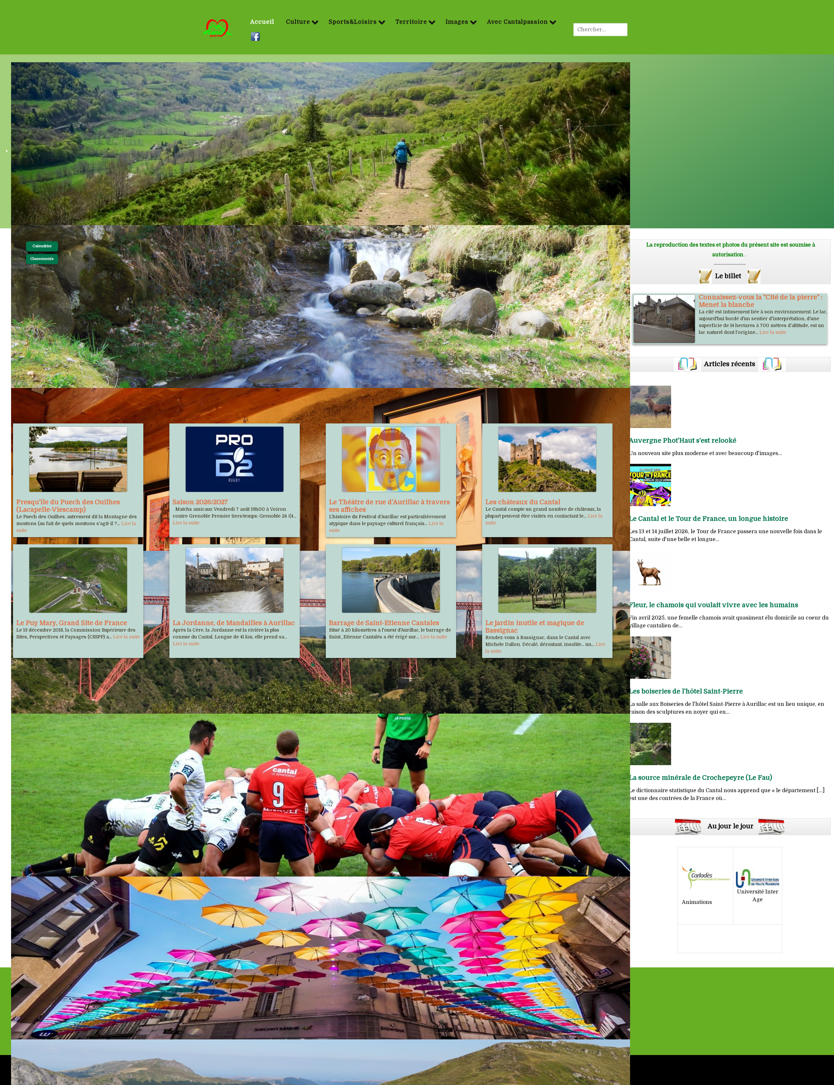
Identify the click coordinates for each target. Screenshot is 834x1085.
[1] (312, 665)
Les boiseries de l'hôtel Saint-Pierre (686, 691)
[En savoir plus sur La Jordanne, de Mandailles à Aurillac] (234, 580)
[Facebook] (256, 36)
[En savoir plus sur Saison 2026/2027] (234, 459)
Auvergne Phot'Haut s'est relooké (682, 440)
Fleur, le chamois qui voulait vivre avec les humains (713, 605)
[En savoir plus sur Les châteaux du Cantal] (547, 459)
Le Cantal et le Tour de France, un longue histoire (708, 518)
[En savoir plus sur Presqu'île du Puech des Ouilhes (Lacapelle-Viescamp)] (78, 459)
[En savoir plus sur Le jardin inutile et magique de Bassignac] (547, 580)
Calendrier (42, 246)
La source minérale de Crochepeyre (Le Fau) (700, 777)
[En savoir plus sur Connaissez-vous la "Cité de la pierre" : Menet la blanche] (664, 319)
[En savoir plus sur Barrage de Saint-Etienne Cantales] (391, 580)
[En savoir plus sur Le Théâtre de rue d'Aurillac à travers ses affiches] (391, 459)
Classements (42, 259)
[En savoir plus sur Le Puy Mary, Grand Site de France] (78, 580)
